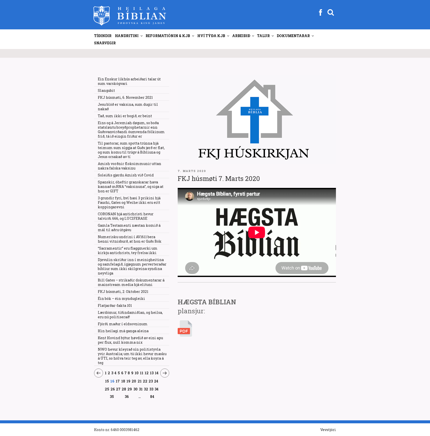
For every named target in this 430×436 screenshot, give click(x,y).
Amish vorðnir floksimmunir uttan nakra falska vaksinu (129, 165)
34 (156, 388)
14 (157, 372)
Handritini (127, 35)
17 (117, 381)
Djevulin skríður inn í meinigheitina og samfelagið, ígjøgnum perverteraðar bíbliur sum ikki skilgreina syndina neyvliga (132, 266)
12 (146, 372)
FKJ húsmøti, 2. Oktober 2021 (123, 291)
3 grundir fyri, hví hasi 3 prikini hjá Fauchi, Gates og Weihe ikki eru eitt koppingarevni (129, 202)
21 (139, 381)
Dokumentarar (293, 35)
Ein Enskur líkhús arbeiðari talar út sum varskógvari (129, 81)
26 (112, 388)
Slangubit (106, 90)
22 (145, 381)
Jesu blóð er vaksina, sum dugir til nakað (128, 106)
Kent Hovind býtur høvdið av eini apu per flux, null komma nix (130, 340)
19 (128, 381)
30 (135, 388)
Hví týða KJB (211, 35)
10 (136, 372)
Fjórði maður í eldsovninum (123, 324)
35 (111, 396)
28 (124, 388)
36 (126, 396)
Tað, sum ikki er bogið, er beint (125, 115)
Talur (263, 35)
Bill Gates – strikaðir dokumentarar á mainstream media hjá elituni (131, 282)
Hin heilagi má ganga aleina (123, 330)
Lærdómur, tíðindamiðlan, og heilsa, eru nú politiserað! (130, 314)
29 (129, 388)
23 (150, 381)
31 (141, 388)
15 (107, 381)
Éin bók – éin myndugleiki (121, 298)
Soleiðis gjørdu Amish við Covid (126, 175)
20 (134, 381)
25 (107, 388)
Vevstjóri (328, 429)
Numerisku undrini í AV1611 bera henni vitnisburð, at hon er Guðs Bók (129, 239)
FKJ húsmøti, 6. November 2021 (125, 97)
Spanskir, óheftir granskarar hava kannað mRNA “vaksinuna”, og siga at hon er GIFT (130, 186)
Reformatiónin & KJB (168, 35)
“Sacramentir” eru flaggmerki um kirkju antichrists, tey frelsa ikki (128, 250)
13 (152, 372)
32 (146, 388)
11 (142, 372)
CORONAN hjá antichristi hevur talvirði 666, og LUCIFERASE (126, 216)
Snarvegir (105, 43)
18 (123, 381)
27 (118, 388)
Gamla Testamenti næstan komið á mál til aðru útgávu (129, 227)
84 (152, 396)
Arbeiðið (241, 35)
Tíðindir (102, 35)
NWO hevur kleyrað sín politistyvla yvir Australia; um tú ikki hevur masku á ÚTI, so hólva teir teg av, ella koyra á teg (132, 356)
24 (156, 381)
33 (151, 388)
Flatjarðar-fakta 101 (115, 305)
